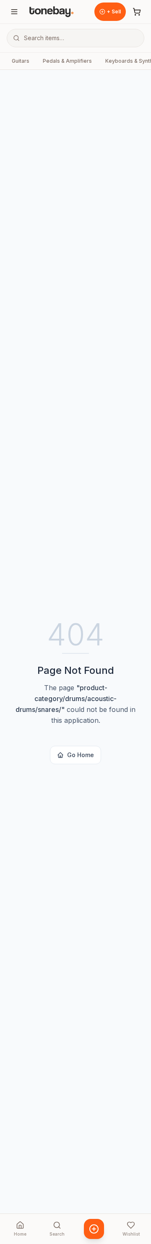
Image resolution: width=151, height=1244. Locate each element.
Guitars (20, 61)
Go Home (80, 754)
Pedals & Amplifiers (67, 61)
